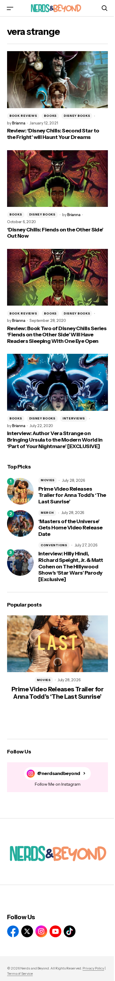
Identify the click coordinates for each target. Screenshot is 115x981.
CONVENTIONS (54, 545)
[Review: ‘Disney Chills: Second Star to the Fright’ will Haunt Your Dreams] (57, 79)
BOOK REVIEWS (23, 116)
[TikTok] (69, 931)
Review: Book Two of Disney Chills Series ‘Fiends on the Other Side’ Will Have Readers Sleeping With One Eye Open (56, 334)
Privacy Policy (93, 968)
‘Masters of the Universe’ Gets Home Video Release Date (70, 527)
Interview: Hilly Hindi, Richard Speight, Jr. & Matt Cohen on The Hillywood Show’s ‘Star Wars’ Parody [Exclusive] (70, 566)
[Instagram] (41, 931)
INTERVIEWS (74, 418)
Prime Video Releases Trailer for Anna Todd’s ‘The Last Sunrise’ (72, 495)
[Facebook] (13, 931)
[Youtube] (55, 931)
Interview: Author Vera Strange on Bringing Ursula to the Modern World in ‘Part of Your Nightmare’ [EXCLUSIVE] (54, 439)
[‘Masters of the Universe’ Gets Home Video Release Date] (20, 523)
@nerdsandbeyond (58, 773)
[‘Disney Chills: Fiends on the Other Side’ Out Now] (57, 178)
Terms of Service (20, 973)
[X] (27, 931)
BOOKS (50, 116)
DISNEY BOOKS (77, 116)
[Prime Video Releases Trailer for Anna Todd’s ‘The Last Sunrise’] (20, 491)
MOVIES (48, 480)
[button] (10, 8)
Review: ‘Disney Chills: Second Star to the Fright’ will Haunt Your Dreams (53, 134)
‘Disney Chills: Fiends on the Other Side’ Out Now (55, 233)
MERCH (47, 513)
